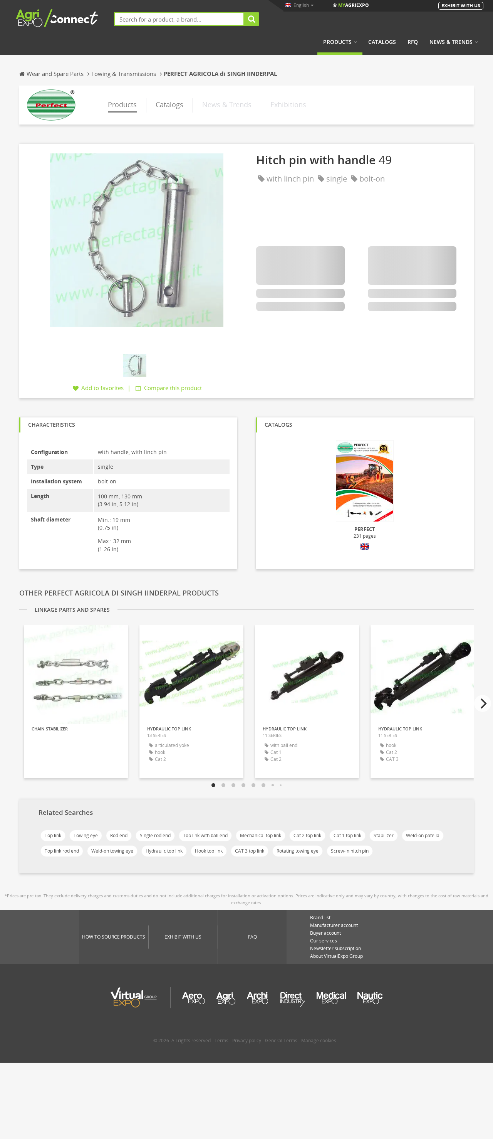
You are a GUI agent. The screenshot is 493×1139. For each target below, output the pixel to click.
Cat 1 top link (347, 835)
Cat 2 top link (307, 835)
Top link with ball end (205, 835)
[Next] (482, 703)
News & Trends (451, 42)
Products (337, 42)
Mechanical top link (260, 835)
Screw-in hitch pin (350, 851)
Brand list (320, 917)
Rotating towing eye (298, 851)
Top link (53, 835)
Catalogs (382, 42)
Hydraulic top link (164, 851)
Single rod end (155, 835)
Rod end (118, 835)
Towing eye (86, 835)
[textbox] (179, 19)
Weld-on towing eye (112, 851)
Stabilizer (384, 835)
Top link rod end (62, 851)
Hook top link (209, 851)
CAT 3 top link (249, 851)
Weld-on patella (422, 835)
